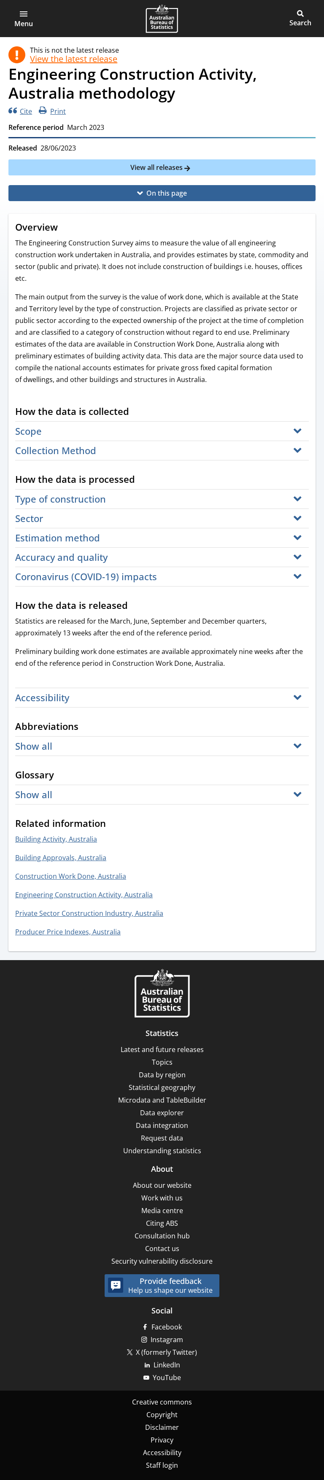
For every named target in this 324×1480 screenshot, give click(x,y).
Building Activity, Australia (56, 839)
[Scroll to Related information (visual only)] (114, 824)
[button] (23, 18)
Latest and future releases (162, 1049)
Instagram (167, 1339)
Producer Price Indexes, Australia (68, 931)
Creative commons (162, 1402)
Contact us (162, 1248)
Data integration (162, 1125)
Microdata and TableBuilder (162, 1100)
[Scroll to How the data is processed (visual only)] (143, 480)
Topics (162, 1062)
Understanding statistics (162, 1150)
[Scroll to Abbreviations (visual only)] (86, 727)
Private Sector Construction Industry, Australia (89, 913)
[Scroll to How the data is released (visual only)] (135, 606)
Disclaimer (162, 1427)
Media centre (162, 1210)
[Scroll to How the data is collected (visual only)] (137, 412)
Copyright (162, 1414)
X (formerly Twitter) (166, 1352)
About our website (162, 1185)
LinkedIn (167, 1365)
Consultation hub (162, 1236)
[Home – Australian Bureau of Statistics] (162, 994)
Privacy (162, 1440)
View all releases (157, 167)
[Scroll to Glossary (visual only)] (62, 775)
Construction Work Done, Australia (70, 876)
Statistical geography (162, 1087)
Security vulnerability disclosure (162, 1261)
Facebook (166, 1327)
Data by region (162, 1074)
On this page (166, 193)
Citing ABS (162, 1223)
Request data (162, 1138)
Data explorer (162, 1112)
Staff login (162, 1465)
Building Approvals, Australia (60, 857)
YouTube (167, 1377)
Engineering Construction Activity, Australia (84, 894)
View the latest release (73, 59)
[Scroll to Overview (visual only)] (65, 228)
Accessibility (162, 1452)
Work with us (162, 1198)
